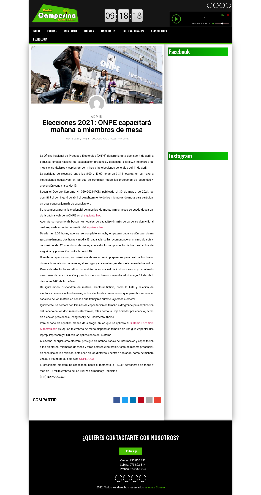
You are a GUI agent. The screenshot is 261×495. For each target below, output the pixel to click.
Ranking (52, 31)
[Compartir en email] (157, 400)
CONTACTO (70, 31)
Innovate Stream (155, 487)
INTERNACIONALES (133, 31)
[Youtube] (216, 5)
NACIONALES (108, 31)
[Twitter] (228, 5)
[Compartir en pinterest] (141, 400)
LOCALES (89, 31)
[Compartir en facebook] (116, 400)
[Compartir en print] (149, 400)
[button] (130, 451)
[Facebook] (209, 5)
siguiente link (92, 215)
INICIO (36, 31)
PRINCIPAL (123, 138)
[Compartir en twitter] (125, 400)
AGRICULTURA (159, 31)
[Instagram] (222, 5)
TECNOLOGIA (40, 39)
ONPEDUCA (86, 359)
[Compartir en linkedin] (133, 400)
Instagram (180, 156)
